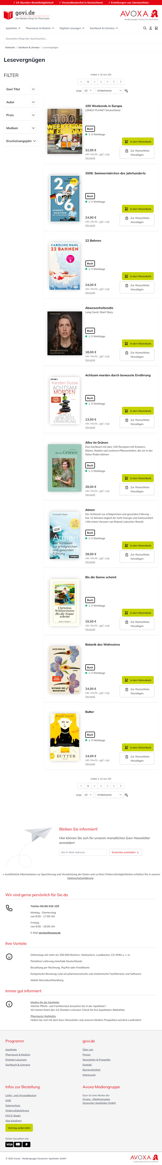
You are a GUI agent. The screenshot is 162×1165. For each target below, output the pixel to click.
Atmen (90, 510)
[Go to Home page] (26, 15)
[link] (81, 82)
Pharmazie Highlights (43, 1016)
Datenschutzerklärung (80, 878)
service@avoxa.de (50, 932)
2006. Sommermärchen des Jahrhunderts (115, 173)
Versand (90, 158)
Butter (89, 712)
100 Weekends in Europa (103, 106)
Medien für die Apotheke (45, 1002)
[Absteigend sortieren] (126, 91)
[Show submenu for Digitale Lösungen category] (83, 28)
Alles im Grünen (96, 442)
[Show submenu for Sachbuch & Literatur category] (116, 28)
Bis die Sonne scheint (100, 577)
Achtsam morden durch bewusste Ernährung (118, 375)
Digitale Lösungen (70, 28)
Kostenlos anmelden (124, 852)
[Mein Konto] (151, 28)
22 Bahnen (93, 240)
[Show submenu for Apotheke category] (19, 28)
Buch (90, 128)
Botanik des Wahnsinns (102, 644)
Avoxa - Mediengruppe (96, 1099)
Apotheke (11, 28)
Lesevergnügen (50, 47)
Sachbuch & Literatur (102, 28)
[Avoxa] (139, 15)
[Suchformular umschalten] (145, 28)
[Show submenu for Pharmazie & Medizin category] (53, 28)
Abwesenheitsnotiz (99, 308)
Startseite (10, 47)
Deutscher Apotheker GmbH (99, 1102)
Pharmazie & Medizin (38, 28)
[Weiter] (120, 82)
